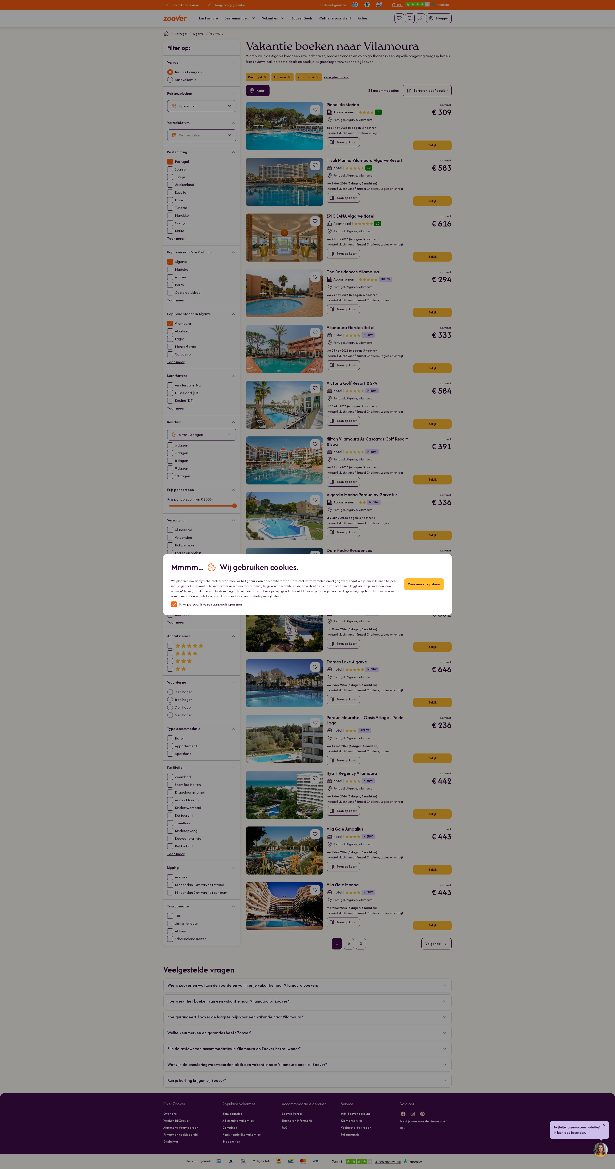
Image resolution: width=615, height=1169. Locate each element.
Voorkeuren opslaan (424, 584)
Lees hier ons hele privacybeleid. (258, 596)
